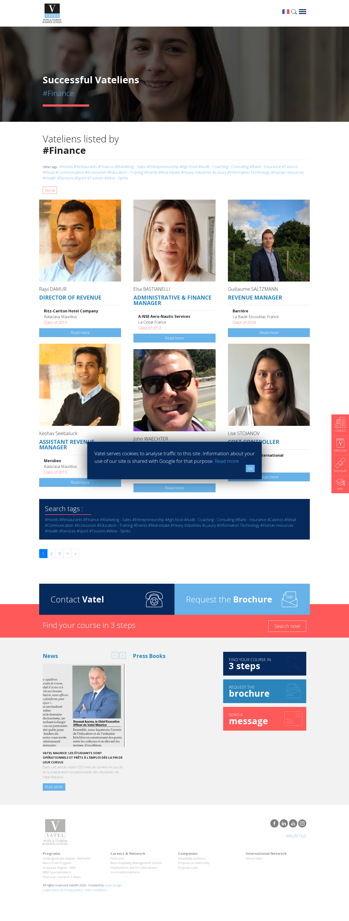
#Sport (80, 178)
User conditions (96, 890)
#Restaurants (85, 166)
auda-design (113, 885)
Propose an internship (194, 863)
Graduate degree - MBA (59, 867)
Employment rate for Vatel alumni (133, 867)
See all (50, 190)
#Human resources (287, 172)
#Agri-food (188, 166)
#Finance (105, 166)
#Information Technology (248, 172)
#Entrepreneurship (163, 166)
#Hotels (66, 166)
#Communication (69, 172)
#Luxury (219, 172)
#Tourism (95, 178)
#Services (65, 178)
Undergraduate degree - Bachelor (66, 858)
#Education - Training (125, 172)
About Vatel (254, 858)
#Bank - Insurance (265, 166)
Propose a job (188, 867)
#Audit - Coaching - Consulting (223, 166)
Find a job (117, 858)
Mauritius (296, 836)
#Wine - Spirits (116, 178)
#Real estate (169, 172)
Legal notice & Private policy (62, 890)
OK (250, 468)
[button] (115, 655)
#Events (151, 172)
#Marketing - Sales (130, 166)
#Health (49, 178)
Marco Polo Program (57, 863)
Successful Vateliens (125, 872)
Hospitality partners (191, 858)
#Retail (48, 172)
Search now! (287, 626)
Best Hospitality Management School (136, 863)
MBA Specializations (57, 872)
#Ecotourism (96, 172)
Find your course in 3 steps (61, 877)
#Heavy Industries (196, 172)
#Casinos (290, 166)
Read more (80, 332)
